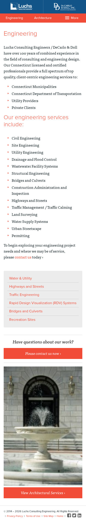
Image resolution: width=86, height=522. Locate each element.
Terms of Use (33, 516)
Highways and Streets (26, 286)
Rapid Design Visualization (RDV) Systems (42, 303)
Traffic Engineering (24, 295)
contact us (23, 257)
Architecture (43, 18)
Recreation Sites (22, 319)
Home (60, 516)
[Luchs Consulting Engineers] (21, 6)
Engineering (14, 18)
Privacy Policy (15, 516)
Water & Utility (20, 278)
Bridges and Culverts (25, 311)
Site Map (48, 516)
